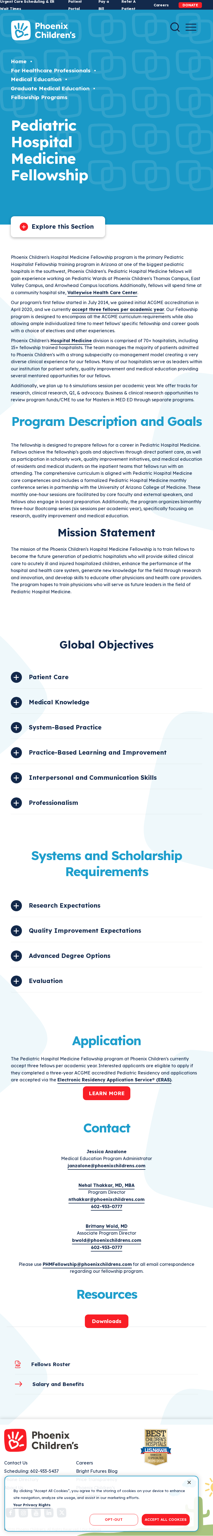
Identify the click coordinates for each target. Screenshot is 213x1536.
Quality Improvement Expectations (85, 930)
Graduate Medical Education (50, 88)
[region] (101, 1504)
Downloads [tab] (106, 1321)
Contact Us (15, 1463)
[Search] (175, 27)
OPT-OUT (114, 1519)
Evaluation (46, 981)
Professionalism (53, 803)
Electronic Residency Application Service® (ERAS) (114, 1079)
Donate (190, 5)
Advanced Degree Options (69, 956)
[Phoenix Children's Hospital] (43, 30)
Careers (161, 5)
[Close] (189, 1482)
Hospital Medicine (71, 340)
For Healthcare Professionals (50, 70)
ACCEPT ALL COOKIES (166, 1519)
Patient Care (49, 677)
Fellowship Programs (39, 97)
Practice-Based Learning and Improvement (98, 752)
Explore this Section (63, 226)
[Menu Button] (191, 27)
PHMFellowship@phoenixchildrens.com (87, 1264)
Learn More (107, 1093)
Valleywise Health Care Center (102, 292)
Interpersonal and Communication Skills (93, 777)
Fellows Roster (50, 1364)
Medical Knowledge (59, 702)
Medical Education (36, 79)
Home (19, 61)
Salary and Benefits (58, 1384)
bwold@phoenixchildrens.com (106, 1240)
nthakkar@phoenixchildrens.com (106, 1199)
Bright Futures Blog (97, 1471)
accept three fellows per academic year (118, 309)
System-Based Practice (65, 727)
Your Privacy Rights (31, 1505)
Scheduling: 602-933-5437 (31, 1471)
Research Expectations (64, 905)
